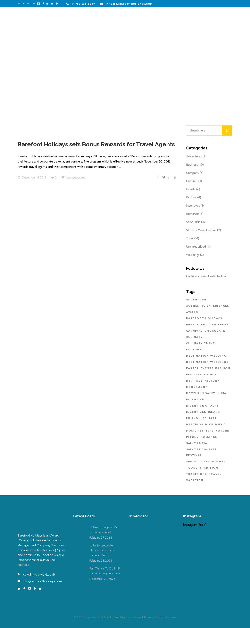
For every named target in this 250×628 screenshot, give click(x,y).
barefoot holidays (204, 318)
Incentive (195, 399)
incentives (196, 411)
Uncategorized (76, 177)
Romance (192, 214)
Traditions (196, 474)
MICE (209, 424)
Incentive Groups (202, 405)
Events (191, 189)
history (212, 380)
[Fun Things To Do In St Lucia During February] (79, 572)
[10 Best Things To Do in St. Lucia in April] (79, 531)
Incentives (193, 205)
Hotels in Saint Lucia (206, 393)
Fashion (222, 368)
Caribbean (219, 324)
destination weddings (207, 362)
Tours (190, 238)
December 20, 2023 (102, 579)
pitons (192, 436)
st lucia (202, 461)
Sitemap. (170, 617)
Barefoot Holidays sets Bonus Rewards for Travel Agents (96, 144)
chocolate (215, 330)
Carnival (194, 330)
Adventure (196, 299)
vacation (195, 480)
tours (192, 467)
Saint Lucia (193, 222)
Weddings (192, 255)
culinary (194, 337)
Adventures (194, 156)
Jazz (213, 418)
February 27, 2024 (100, 537)
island (214, 411)
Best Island (197, 324)
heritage (194, 380)
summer (218, 461)
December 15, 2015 (33, 177)
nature (222, 430)
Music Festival (200, 430)
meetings (194, 424)
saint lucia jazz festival (201, 452)
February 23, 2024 (100, 560)
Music (220, 424)
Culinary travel (201, 343)
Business (192, 164)
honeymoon (197, 387)
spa (189, 461)
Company (192, 173)
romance (209, 436)
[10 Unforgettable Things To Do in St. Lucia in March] (79, 549)
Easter (192, 368)
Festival (191, 197)
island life (196, 418)
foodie (210, 374)
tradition (208, 467)
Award (192, 312)
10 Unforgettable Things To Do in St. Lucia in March (102, 550)
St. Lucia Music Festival (201, 230)
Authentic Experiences (207, 305)
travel (215, 474)
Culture (191, 181)
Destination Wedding (206, 355)
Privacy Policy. (154, 617)
